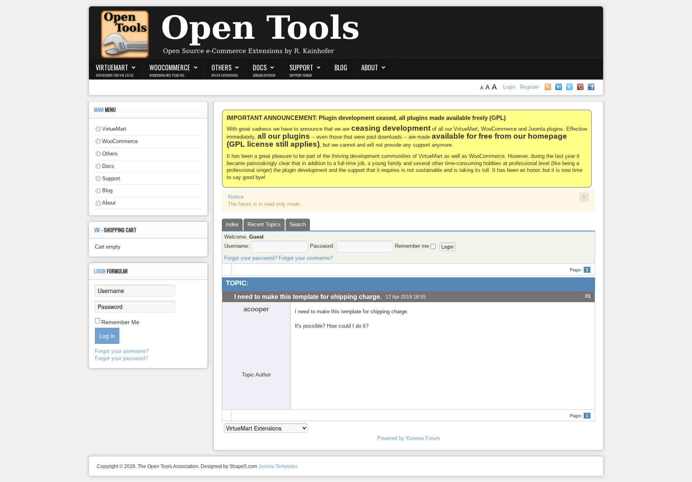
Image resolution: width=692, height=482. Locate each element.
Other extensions (224, 75)
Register (529, 87)
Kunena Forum (423, 438)
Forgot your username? (305, 258)
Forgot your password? (250, 258)
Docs (260, 67)
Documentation (264, 75)
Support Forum (301, 75)
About (369, 67)
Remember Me (120, 322)
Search (298, 224)
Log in (107, 336)
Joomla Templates (278, 466)
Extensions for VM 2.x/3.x (114, 75)
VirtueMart (112, 67)
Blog (340, 67)
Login (510, 87)
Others (221, 67)
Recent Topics (264, 224)
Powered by (390, 438)
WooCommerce (169, 67)
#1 (588, 296)
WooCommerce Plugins (166, 75)
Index (232, 224)
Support (301, 67)
